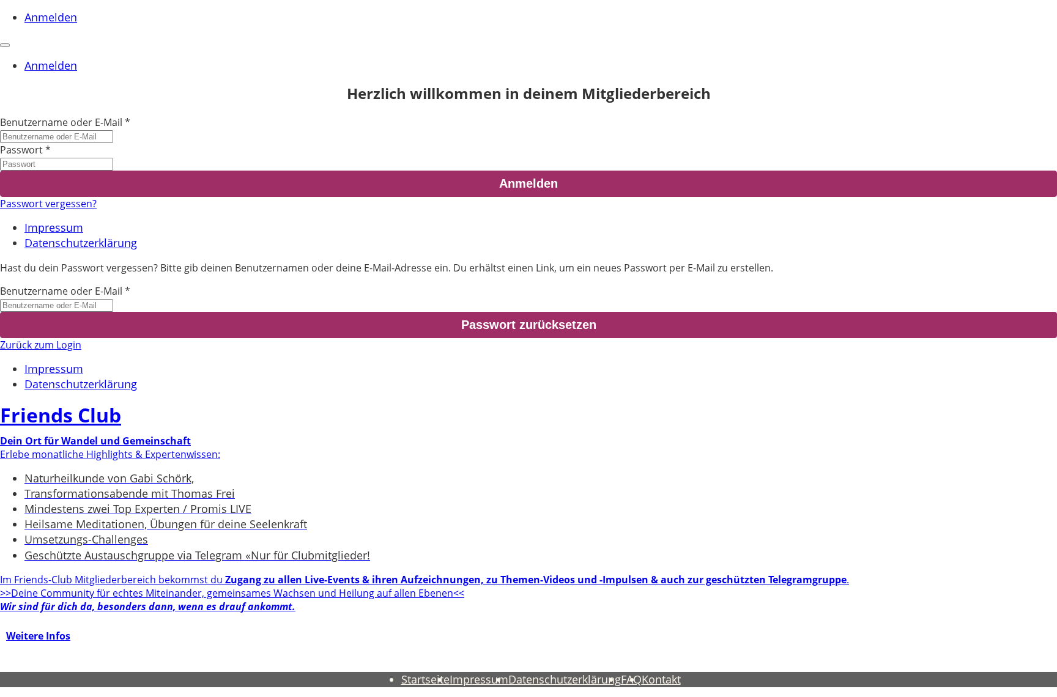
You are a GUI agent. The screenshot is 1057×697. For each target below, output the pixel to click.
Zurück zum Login (40, 345)
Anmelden (50, 17)
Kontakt (661, 679)
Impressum (53, 227)
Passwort (21, 150)
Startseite (425, 679)
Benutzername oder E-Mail (61, 122)
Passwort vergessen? (48, 203)
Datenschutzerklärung (80, 242)
